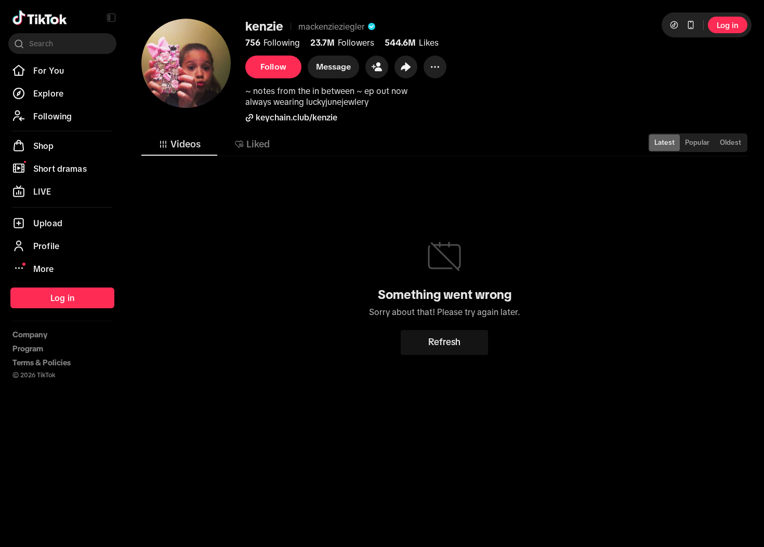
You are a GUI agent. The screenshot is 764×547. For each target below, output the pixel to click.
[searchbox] (62, 43)
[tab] (179, 144)
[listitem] (62, 70)
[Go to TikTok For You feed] (39, 17)
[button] (111, 17)
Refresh (444, 342)
